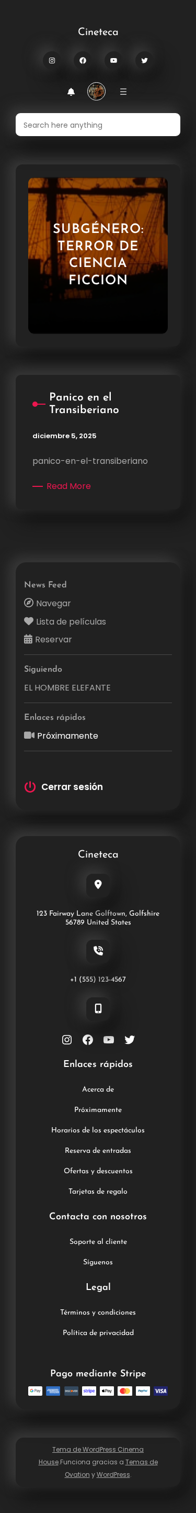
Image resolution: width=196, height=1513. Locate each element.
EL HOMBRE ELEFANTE (67, 688)
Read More (71, 486)
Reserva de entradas (98, 1151)
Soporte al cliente (98, 1242)
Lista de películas (71, 622)
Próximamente (67, 736)
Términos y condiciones (98, 1313)
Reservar (53, 639)
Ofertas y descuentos (98, 1171)
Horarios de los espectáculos (98, 1130)
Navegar (53, 603)
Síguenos (98, 1262)
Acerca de (98, 1090)
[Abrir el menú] (123, 91)
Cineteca (98, 32)
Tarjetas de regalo (98, 1192)
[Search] (166, 124)
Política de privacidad (98, 1333)
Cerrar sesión (72, 787)
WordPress (113, 1474)
